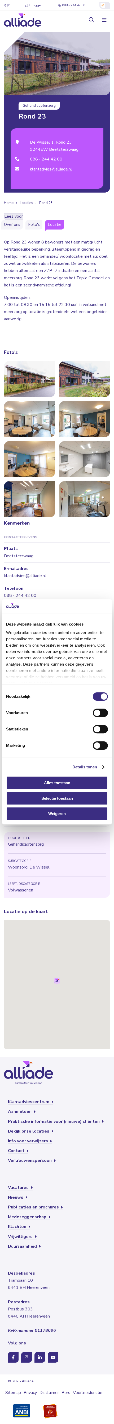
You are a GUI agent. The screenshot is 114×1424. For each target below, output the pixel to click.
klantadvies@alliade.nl (51, 169)
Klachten (17, 1227)
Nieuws (16, 1197)
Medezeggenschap (27, 1217)
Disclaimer (49, 1393)
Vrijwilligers (21, 1237)
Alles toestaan (57, 783)
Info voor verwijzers (28, 1141)
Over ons (12, 224)
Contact (16, 1151)
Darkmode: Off (104, 5)
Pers (66, 1393)
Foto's (34, 224)
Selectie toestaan (57, 798)
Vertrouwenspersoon (30, 1160)
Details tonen (84, 767)
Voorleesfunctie (87, 1393)
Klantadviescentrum (29, 1102)
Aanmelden (20, 1111)
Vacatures (19, 1188)
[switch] (100, 713)
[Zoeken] (91, 20)
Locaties (26, 203)
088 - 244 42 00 (73, 5)
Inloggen (35, 5)
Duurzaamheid (23, 1246)
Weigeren (57, 814)
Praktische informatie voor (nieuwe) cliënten (54, 1121)
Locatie (55, 224)
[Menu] (103, 20)
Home (9, 203)
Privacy (30, 1393)
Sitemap (13, 1393)
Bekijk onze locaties (29, 1131)
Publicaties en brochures (34, 1207)
